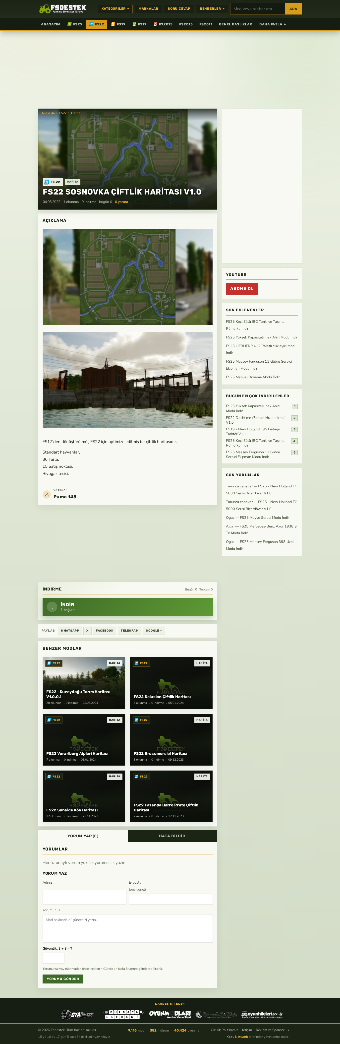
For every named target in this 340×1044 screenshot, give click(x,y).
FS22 (99, 24)
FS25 (77, 24)
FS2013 (186, 24)
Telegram (129, 630)
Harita (75, 113)
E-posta (137, 886)
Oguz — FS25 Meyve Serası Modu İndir (257, 517)
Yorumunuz (51, 910)
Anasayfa (50, 24)
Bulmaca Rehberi (124, 1014)
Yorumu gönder (63, 979)
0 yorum (121, 201)
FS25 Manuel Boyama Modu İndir (253, 377)
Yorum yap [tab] (82, 836)
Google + (154, 630)
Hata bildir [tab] (172, 836)
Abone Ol (242, 288)
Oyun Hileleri (262, 1014)
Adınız (47, 882)
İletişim (246, 1030)
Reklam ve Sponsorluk (272, 1030)
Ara (293, 9)
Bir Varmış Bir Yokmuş (216, 1014)
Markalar (148, 8)
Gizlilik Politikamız (224, 1030)
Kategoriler (114, 8)
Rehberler (210, 8)
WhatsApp (70, 630)
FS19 (121, 24)
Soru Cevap (179, 8)
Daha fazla (272, 24)
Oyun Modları (170, 1014)
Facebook (104, 630)
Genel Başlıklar (235, 24)
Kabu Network (237, 1037)
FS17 (142, 24)
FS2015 (165, 24)
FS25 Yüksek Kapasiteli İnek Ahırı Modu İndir (261, 337)
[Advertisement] (170, 69)
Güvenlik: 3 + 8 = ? (57, 948)
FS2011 (205, 24)
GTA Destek (78, 1014)
